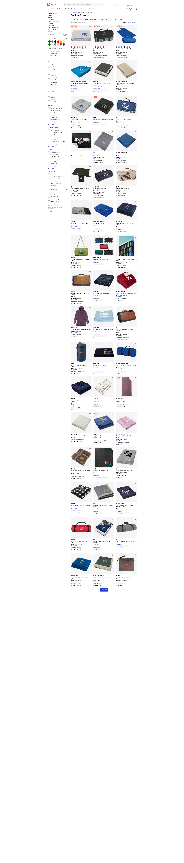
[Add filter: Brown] (61, 44)
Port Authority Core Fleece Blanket (79, 83)
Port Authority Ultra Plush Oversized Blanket (80, 400)
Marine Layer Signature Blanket (124, 470)
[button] (132, 5)
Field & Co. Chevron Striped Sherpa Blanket (102, 542)
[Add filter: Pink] (58, 44)
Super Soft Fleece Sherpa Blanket (101, 83)
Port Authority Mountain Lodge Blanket (126, 293)
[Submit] (65, 4)
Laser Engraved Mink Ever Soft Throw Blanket (80, 471)
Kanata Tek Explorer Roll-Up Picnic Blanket (79, 542)
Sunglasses (51, 19)
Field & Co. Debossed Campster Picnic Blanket (125, 330)
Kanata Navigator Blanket (122, 188)
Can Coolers (51, 25)
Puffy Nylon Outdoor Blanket (100, 470)
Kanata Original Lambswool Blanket (102, 577)
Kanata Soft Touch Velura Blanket (79, 577)
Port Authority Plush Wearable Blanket (80, 329)
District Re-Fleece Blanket (100, 365)
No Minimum (51, 34)
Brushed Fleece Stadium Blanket (124, 154)
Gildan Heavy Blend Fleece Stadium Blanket (125, 84)
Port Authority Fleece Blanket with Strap (126, 365)
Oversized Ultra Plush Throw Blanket (102, 154)
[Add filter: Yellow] (64, 41)
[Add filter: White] (52, 44)
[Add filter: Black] (55, 41)
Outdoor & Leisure (82, 12)
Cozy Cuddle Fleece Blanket (100, 436)
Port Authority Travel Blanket (123, 577)
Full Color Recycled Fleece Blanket (79, 436)
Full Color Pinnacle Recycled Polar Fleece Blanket (126, 260)
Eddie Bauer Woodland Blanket (101, 293)
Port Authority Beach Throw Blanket (125, 436)
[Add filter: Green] (49, 44)
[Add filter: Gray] (52, 41)
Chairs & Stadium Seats (54, 21)
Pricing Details (74, 53)
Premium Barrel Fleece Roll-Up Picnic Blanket (80, 260)
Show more (51, 31)
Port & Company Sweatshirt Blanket (80, 48)
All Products (74, 12)
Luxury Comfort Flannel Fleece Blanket (103, 119)
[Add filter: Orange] (61, 41)
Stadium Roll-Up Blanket (99, 188)
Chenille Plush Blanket (98, 223)
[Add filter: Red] (58, 41)
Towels (50, 17)
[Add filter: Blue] (49, 41)
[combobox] (83, 4)
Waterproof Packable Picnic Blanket (80, 188)
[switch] (65, 35)
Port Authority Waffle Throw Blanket (125, 400)
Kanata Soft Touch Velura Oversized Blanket (125, 224)
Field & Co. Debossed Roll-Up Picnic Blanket (80, 294)
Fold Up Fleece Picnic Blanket (123, 119)
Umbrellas (50, 23)
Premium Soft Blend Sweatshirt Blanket (103, 329)
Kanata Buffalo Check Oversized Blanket (81, 505)
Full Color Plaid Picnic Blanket (100, 259)
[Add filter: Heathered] (55, 44)
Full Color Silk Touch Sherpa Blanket (80, 154)
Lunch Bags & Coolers (53, 27)
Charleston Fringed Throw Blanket (102, 400)
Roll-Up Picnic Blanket (99, 48)
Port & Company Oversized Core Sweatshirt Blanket (124, 506)
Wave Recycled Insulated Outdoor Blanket (79, 366)
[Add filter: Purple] (64, 44)
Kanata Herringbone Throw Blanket (80, 223)
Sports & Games (52, 29)
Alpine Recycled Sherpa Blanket (79, 119)
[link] (51, 4)
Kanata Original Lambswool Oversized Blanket (103, 506)
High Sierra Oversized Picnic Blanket (125, 541)
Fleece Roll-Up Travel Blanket (123, 48)
